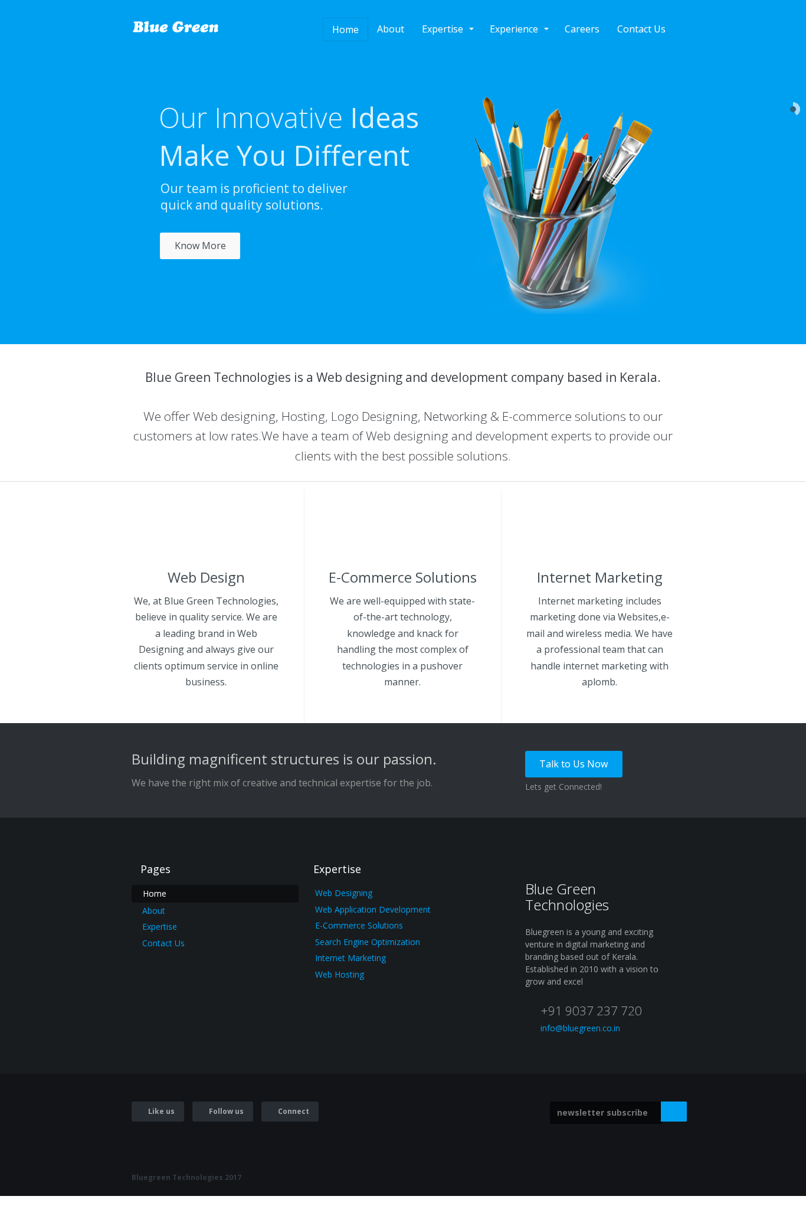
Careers (582, 28)
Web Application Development (373, 909)
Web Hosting (339, 974)
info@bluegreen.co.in (580, 1028)
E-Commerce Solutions (359, 925)
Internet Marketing (350, 957)
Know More (200, 245)
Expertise (442, 28)
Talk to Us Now (573, 763)
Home (345, 29)
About (390, 28)
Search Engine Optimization (367, 941)
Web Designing (343, 892)
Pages (155, 869)
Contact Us (641, 28)
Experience (514, 28)
